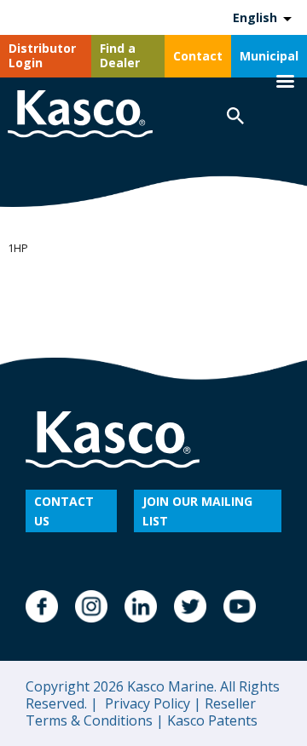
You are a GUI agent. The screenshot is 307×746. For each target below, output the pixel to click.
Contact (198, 56)
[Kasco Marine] (80, 116)
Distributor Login (42, 55)
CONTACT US (64, 511)
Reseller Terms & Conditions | (141, 712)
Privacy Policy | (151, 703)
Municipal (269, 56)
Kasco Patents (211, 720)
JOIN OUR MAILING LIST (197, 511)
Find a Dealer (120, 55)
